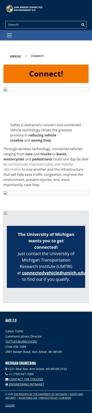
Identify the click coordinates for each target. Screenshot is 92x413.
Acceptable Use (27, 397)
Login (10, 405)
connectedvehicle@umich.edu (54, 273)
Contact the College (25, 379)
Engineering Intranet (26, 384)
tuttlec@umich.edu (21, 341)
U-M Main (65, 397)
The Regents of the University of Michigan (41, 394)
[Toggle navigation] (9, 35)
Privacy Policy (48, 397)
